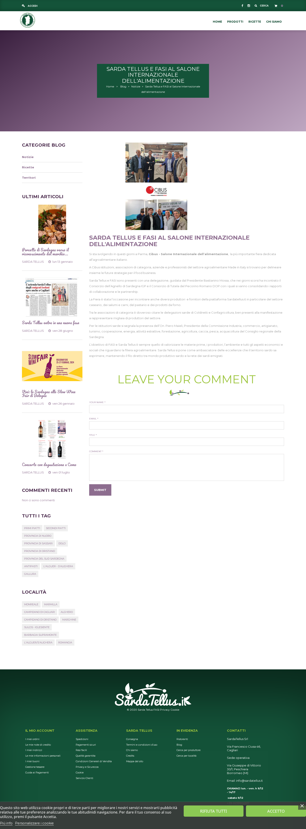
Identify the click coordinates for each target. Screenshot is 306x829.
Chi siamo (132, 750)
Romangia (65, 642)
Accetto (276, 811)
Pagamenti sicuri (86, 744)
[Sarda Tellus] (28, 20)
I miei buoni (32, 761)
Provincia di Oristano (39, 551)
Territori (29, 177)
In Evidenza (187, 731)
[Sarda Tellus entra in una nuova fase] (52, 297)
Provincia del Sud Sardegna (44, 558)
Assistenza (86, 731)
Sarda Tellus (139, 731)
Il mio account (39, 731)
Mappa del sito (134, 761)
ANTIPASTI (31, 566)
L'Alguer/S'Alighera (38, 642)
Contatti (236, 731)
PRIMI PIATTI (32, 528)
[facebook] (242, 5)
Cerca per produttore (188, 750)
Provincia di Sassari (38, 543)
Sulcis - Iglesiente (37, 627)
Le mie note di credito (38, 744)
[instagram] (248, 5)
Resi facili (81, 750)
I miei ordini (32, 739)
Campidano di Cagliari (39, 612)
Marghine (69, 619)
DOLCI (62, 543)
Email (93, 418)
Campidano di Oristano (40, 619)
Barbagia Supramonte (40, 634)
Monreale (31, 604)
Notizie (135, 86)
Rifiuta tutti (213, 811)
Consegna (132, 739)
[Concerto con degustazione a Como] (52, 439)
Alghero (67, 612)
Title (93, 435)
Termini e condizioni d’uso (141, 744)
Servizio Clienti (84, 778)
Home (110, 86)
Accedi (32, 5)
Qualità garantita (85, 755)
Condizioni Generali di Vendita (94, 761)
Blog (123, 86)
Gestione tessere (34, 766)
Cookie (174, 709)
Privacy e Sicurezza (87, 766)
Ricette (28, 167)
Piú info (6, 823)
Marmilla (50, 604)
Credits (130, 755)
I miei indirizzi (33, 750)
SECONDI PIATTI (56, 528)
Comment (96, 451)
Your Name (97, 402)
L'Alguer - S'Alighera (58, 566)
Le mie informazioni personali (42, 755)
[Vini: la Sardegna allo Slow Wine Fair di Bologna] (52, 366)
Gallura (30, 573)
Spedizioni (82, 739)
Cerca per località (186, 755)
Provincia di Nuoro (37, 535)
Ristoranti (182, 739)
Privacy (165, 709)
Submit (100, 490)
